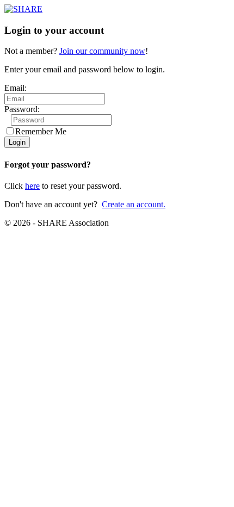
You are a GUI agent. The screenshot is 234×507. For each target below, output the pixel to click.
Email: (15, 87)
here (32, 185)
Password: (22, 109)
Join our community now (102, 50)
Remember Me (40, 131)
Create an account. (133, 204)
